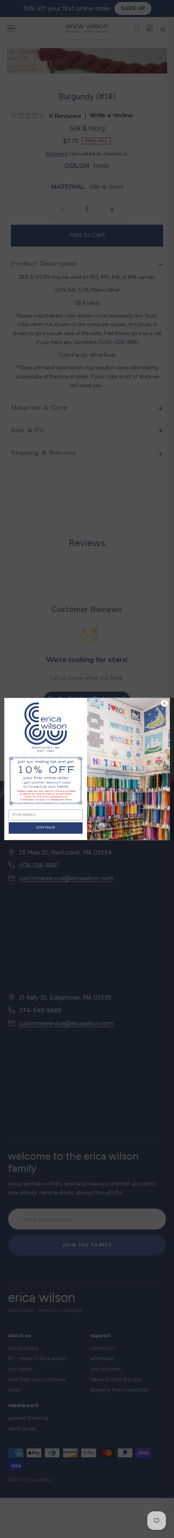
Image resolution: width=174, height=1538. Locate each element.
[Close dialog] (164, 703)
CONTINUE (45, 827)
